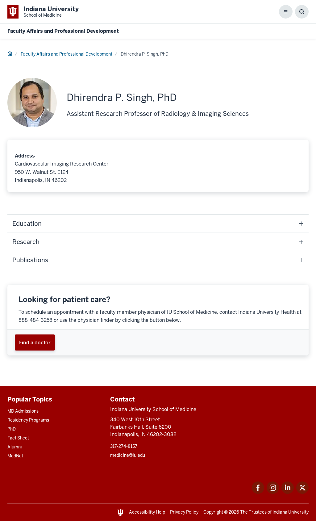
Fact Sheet (18, 438)
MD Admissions (23, 411)
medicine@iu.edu (127, 455)
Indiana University (290, 512)
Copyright (213, 512)
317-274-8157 (123, 446)
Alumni (14, 447)
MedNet (15, 456)
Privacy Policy (184, 512)
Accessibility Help (147, 512)
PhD (11, 429)
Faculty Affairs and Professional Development (63, 31)
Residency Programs (28, 420)
